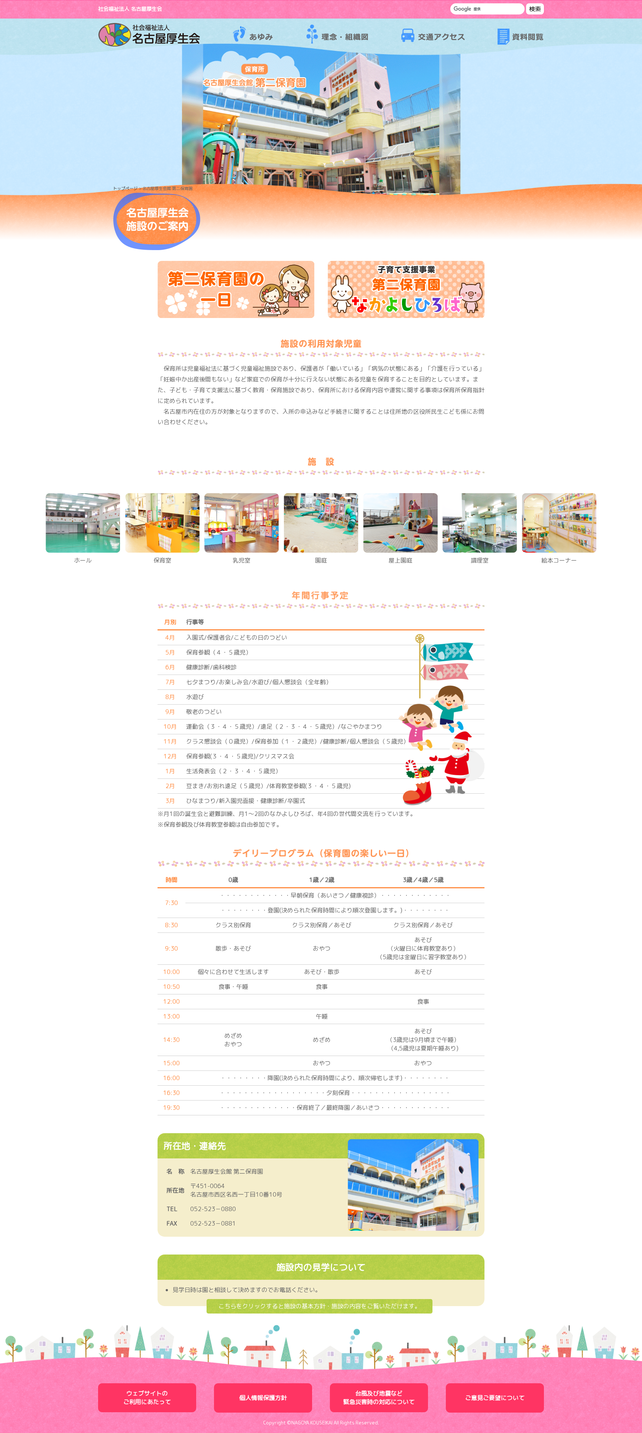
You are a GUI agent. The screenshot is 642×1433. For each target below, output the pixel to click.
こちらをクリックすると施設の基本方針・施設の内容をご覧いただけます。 (319, 1306)
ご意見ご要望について (495, 1398)
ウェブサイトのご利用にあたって (147, 1397)
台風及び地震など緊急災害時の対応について (379, 1397)
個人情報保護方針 (263, 1398)
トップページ (125, 188)
